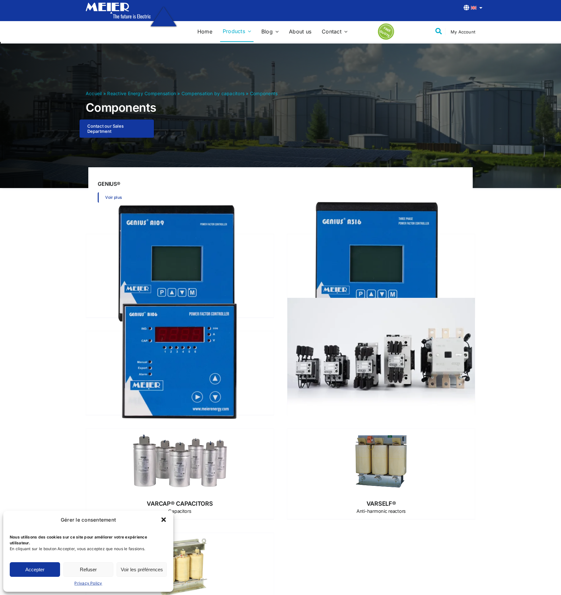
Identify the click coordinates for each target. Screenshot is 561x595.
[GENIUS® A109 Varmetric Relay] (180, 263)
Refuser (88, 569)
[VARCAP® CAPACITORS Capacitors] (180, 461)
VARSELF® (381, 507)
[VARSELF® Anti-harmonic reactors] (381, 461)
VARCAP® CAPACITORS (180, 507)
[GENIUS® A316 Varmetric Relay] (381, 263)
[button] (163, 519)
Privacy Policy (88, 583)
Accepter (34, 569)
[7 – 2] (118, 5)
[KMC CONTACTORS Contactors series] (381, 360)
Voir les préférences (142, 569)
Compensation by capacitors (212, 93)
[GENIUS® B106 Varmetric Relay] (180, 360)
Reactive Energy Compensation (141, 93)
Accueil (94, 93)
